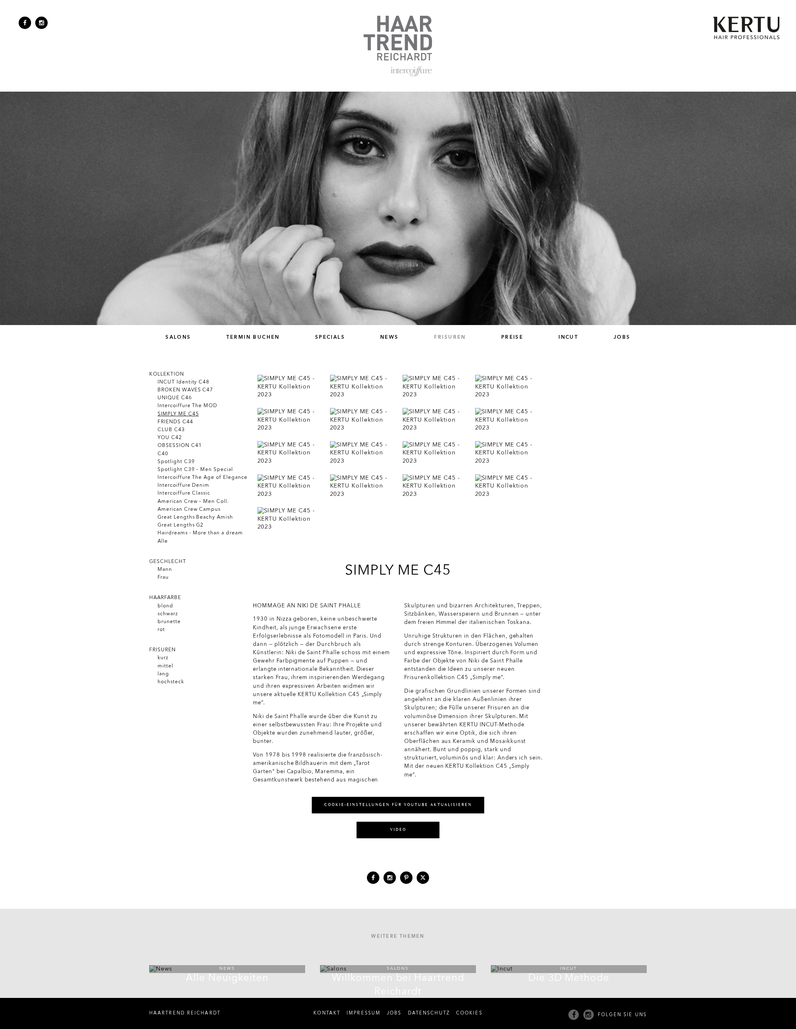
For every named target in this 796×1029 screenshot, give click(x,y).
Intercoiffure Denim (183, 485)
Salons (178, 337)
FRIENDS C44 (175, 422)
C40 (163, 453)
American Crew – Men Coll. (193, 501)
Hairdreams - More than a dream (200, 533)
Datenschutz (429, 1013)
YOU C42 (170, 437)
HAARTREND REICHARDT (185, 1013)
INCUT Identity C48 (183, 382)
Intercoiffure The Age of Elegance (203, 477)
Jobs (622, 337)
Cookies (469, 1013)
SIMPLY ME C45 (178, 414)
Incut (568, 337)
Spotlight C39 (176, 461)
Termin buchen (253, 337)
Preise (512, 337)
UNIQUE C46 (175, 398)
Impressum (364, 1013)
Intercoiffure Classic (184, 493)
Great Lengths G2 (181, 525)
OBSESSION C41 (179, 445)
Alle (163, 541)
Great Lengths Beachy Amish (195, 517)
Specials (330, 337)
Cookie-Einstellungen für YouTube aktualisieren (398, 805)
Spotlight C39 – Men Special (195, 469)
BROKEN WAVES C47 (185, 390)
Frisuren (450, 337)
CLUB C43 (171, 429)
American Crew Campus (189, 509)
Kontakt (326, 1013)
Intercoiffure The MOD (187, 405)
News (389, 337)
